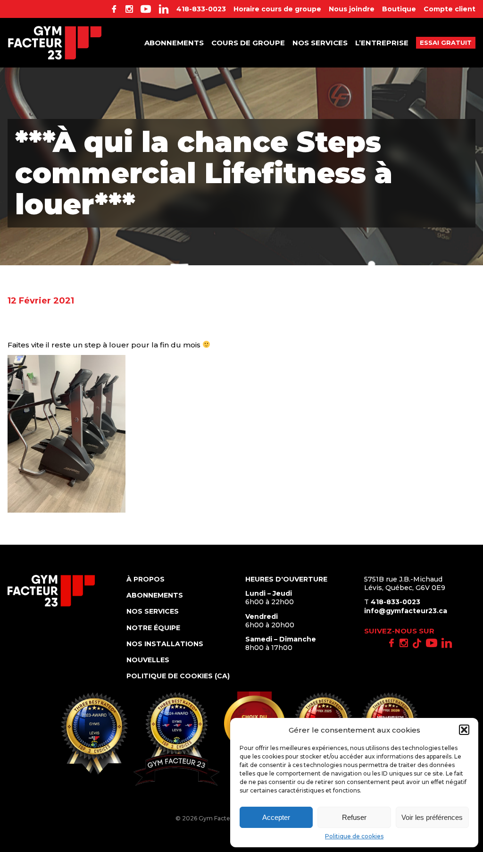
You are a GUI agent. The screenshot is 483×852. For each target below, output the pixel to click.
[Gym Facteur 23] (55, 42)
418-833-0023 (201, 9)
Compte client (449, 9)
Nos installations (164, 644)
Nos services (320, 42)
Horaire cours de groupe (277, 9)
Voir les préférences (432, 817)
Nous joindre (352, 9)
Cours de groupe (248, 42)
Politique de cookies (354, 836)
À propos (145, 579)
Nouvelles (147, 660)
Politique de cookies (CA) (178, 676)
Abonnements (174, 42)
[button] (464, 729)
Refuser (354, 817)
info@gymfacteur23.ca (405, 611)
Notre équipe (153, 628)
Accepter (276, 817)
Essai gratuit (446, 42)
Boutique (399, 9)
